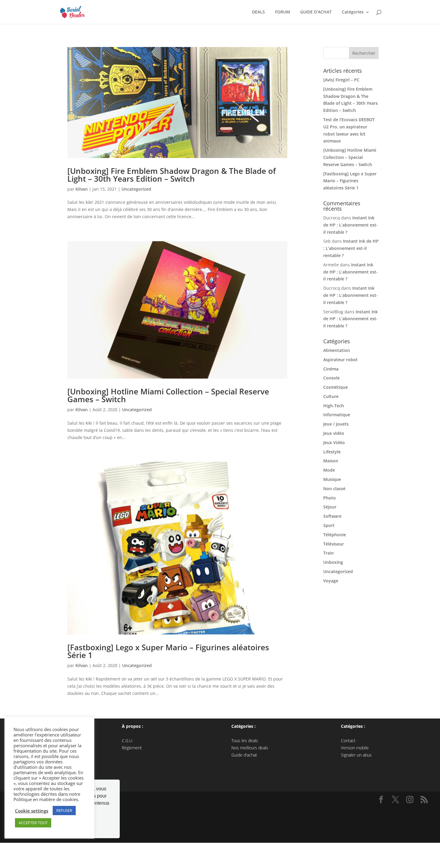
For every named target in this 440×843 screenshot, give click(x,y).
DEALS (257, 12)
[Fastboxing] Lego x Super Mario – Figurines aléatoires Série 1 (168, 651)
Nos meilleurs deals (249, 748)
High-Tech (333, 405)
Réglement (132, 748)
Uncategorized (136, 189)
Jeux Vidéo (334, 442)
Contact (348, 740)
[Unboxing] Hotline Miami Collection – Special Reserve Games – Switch (168, 395)
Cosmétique (335, 387)
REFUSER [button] (64, 810)
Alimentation (336, 350)
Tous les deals (244, 740)
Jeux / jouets (336, 424)
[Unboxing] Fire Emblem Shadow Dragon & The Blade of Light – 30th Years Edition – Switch (171, 174)
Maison (330, 461)
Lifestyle (332, 452)
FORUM (281, 12)
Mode (329, 470)
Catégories (351, 12)
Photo (329, 498)
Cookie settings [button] (31, 810)
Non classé (334, 488)
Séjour (329, 507)
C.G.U (127, 740)
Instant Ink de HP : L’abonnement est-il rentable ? (350, 225)
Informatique (336, 414)
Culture (331, 396)
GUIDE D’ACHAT (315, 12)
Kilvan (81, 189)
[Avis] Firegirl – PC (341, 80)
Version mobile (355, 748)
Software (332, 516)
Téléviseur (333, 544)
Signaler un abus (356, 755)
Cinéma (331, 369)
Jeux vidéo (333, 433)
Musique (332, 479)
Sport (329, 525)
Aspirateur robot (340, 359)
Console (331, 378)
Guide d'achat (244, 755)
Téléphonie (334, 534)
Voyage (330, 581)
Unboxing (333, 562)
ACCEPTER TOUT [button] (33, 822)
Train (328, 553)
